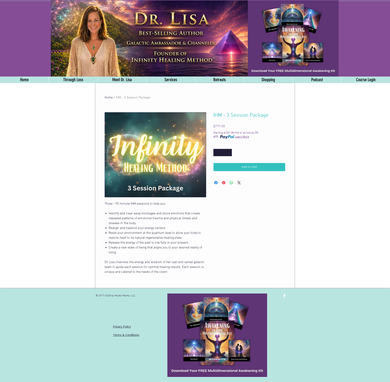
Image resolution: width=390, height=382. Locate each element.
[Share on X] (239, 182)
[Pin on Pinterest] (223, 182)
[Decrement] (216, 152)
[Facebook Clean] (284, 296)
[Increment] (228, 152)
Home (109, 98)
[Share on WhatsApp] (231, 182)
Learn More (242, 137)
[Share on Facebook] (215, 182)
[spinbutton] (222, 152)
